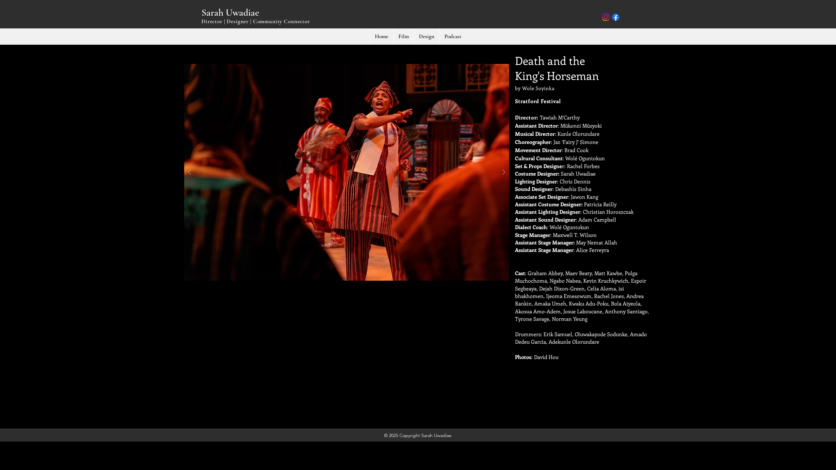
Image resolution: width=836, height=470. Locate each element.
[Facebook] (615, 17)
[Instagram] (606, 17)
